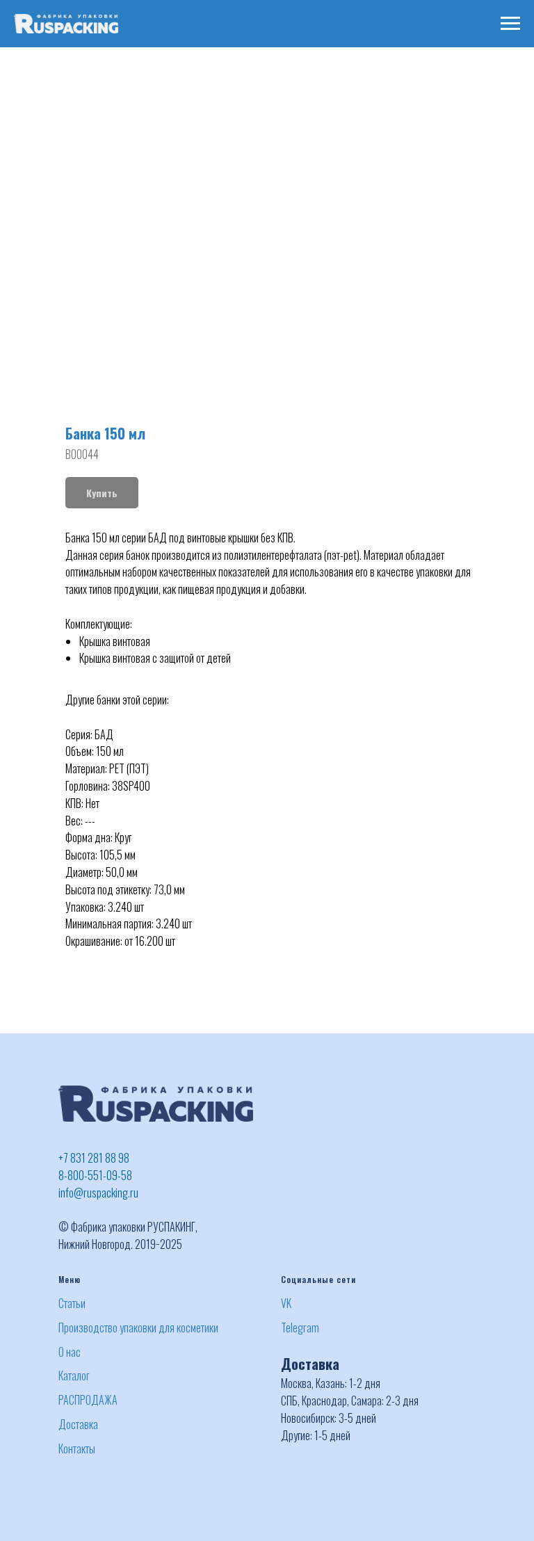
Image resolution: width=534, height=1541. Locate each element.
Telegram (300, 1327)
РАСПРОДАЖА (88, 1399)
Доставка (78, 1424)
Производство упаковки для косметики (138, 1327)
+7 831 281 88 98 (93, 1157)
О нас (69, 1352)
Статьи (72, 1303)
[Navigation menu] (510, 24)
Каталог (73, 1375)
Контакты (76, 1448)
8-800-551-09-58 (95, 1175)
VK (286, 1303)
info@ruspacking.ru (98, 1192)
